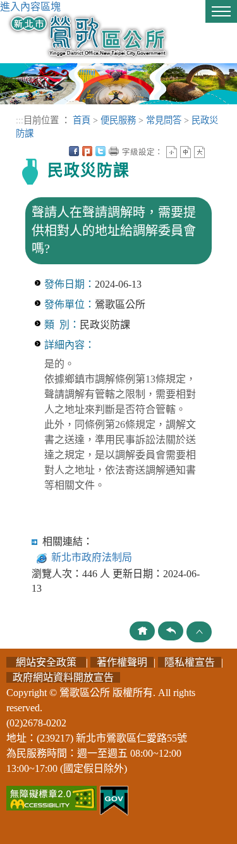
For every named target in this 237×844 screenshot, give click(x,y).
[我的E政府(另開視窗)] (114, 799)
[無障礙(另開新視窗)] (51, 797)
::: (19, 120)
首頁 (81, 120)
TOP (199, 631)
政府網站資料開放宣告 (63, 677)
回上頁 (170, 630)
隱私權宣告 (189, 662)
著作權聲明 (122, 662)
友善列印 (114, 151)
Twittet (100, 151)
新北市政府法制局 (91, 557)
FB (74, 151)
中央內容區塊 (213, 151)
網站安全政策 (46, 662)
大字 (199, 152)
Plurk (87, 151)
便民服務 (118, 120)
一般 (185, 152)
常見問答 (163, 120)
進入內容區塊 (30, 6)
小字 (171, 152)
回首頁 (142, 630)
